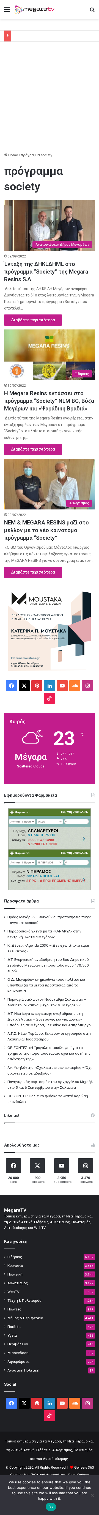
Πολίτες (14, 1309)
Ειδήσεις (14, 1257)
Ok (50, 1507)
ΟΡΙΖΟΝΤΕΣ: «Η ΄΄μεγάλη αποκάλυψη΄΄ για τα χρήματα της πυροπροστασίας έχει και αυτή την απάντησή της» (48, 1053)
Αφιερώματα (18, 1361)
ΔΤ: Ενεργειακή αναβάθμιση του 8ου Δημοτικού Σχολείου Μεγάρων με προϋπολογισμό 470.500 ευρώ (48, 965)
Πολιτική (15, 1274)
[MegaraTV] (36, 9)
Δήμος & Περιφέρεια (25, 1318)
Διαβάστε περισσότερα (33, 320)
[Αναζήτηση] (92, 11)
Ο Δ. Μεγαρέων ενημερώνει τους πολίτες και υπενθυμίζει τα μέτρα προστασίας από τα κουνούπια (46, 985)
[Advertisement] (49, 99)
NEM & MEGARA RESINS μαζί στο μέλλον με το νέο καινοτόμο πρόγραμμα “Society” (46, 530)
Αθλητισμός (17, 1283)
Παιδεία (14, 1326)
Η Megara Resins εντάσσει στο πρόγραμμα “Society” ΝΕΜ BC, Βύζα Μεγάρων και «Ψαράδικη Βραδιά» (49, 401)
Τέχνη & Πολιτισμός (24, 1300)
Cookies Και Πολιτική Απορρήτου (37, 1475)
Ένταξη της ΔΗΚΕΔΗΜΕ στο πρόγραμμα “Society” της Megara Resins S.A (46, 272)
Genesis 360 (84, 1467)
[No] (92, 1495)
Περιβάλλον (17, 1344)
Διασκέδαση (18, 1353)
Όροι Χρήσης (78, 1475)
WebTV (13, 1291)
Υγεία (12, 1335)
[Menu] (7, 11)
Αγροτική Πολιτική (23, 1370)
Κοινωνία (15, 1265)
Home (12, 155)
